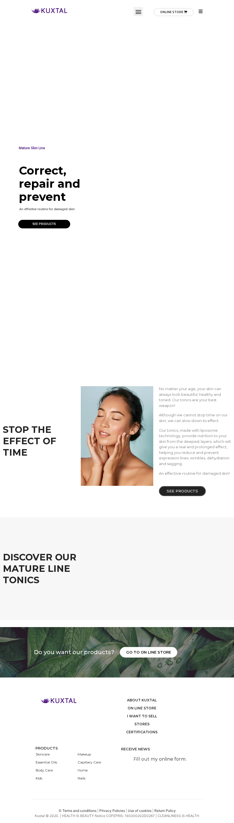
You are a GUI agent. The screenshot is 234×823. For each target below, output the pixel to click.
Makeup (84, 754)
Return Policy (165, 810)
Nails (81, 778)
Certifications (142, 732)
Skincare (43, 754)
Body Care (44, 770)
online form (172, 759)
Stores (142, 724)
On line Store (142, 708)
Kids (39, 778)
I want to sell (142, 716)
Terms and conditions (79, 810)
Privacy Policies (112, 810)
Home (83, 770)
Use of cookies (140, 810)
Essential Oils (46, 762)
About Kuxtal (142, 700)
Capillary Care (89, 762)
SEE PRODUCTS (44, 224)
